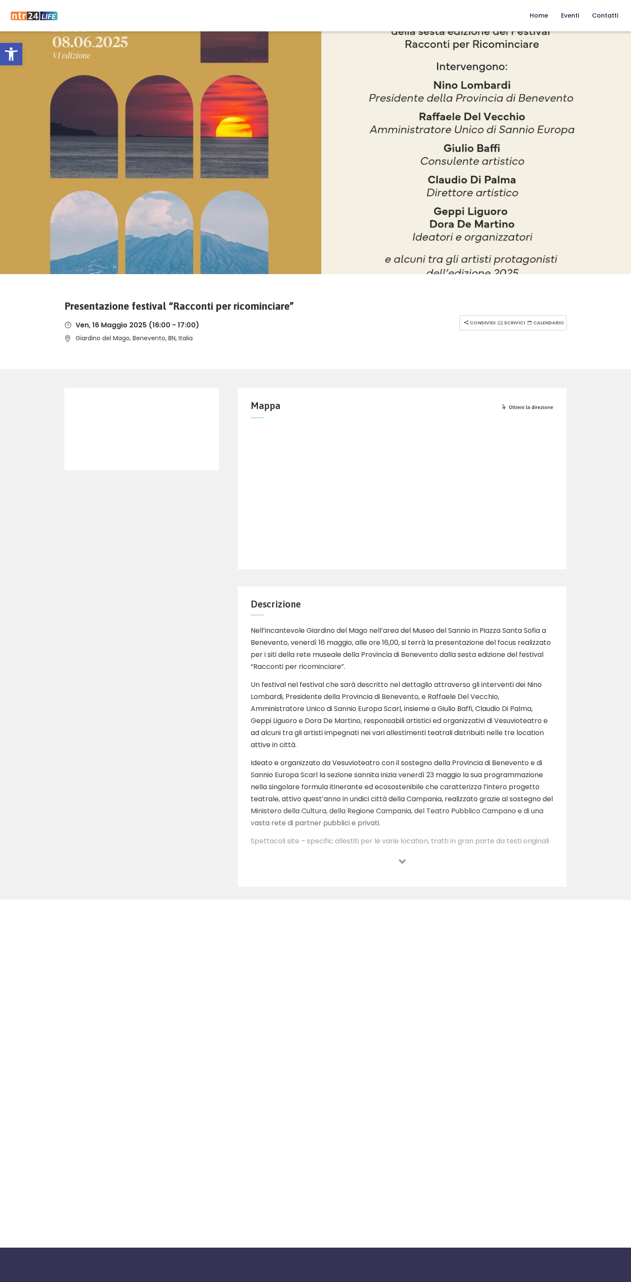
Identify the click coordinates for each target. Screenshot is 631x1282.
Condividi (481, 322)
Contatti (605, 15)
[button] (11, 54)
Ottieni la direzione (531, 407)
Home (539, 15)
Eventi (570, 15)
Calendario (548, 322)
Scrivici (514, 322)
